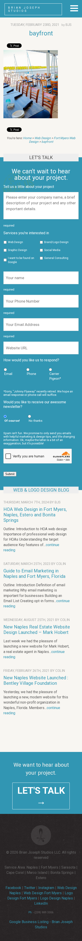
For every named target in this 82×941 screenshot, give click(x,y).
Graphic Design (17, 250)
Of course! (12, 420)
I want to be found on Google (21, 260)
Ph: (30, 912)
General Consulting (56, 258)
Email (8, 374)
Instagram (46, 888)
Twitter (29, 888)
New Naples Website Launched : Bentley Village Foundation (35, 680)
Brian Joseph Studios (24, 9)
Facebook (13, 888)
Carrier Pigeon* (55, 376)
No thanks (35, 420)
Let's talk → (41, 796)
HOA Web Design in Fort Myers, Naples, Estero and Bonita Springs (35, 515)
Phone (31, 374)
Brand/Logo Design (56, 242)
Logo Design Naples (56, 898)
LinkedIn (41, 903)
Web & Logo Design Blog (41, 490)
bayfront (41, 33)
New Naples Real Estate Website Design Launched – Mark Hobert (36, 629)
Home (27, 138)
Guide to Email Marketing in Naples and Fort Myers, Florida (34, 573)
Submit (10, 474)
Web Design (42, 138)
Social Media (52, 250)
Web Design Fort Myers (43, 893)
